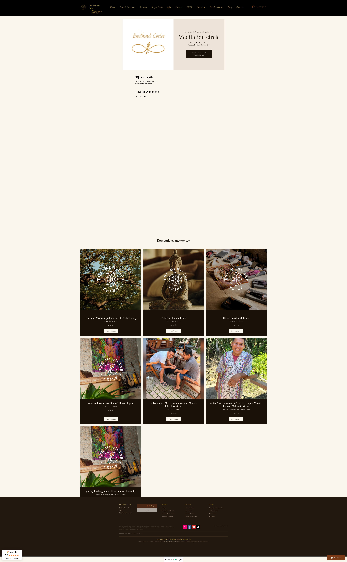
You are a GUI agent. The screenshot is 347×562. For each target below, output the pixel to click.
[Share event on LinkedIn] (145, 96)
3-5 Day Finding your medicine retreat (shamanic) (111, 491)
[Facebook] (189, 527)
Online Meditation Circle (173, 318)
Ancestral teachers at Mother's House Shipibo (110, 403)
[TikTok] (198, 527)
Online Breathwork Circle (236, 318)
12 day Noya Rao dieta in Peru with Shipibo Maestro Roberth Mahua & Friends (236, 405)
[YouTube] (194, 527)
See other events (199, 55)
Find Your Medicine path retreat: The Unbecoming (110, 318)
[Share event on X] (141, 96)
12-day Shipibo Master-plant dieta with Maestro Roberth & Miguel (173, 405)
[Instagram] (185, 527)
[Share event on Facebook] (136, 96)
